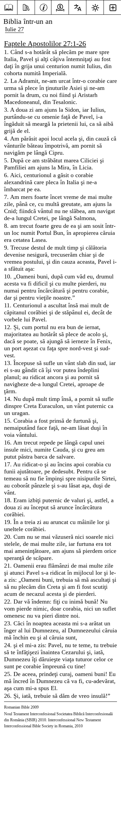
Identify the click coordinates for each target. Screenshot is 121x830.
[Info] (43, 6)
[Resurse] (26, 6)
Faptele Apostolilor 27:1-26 (45, 43)
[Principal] (8, 7)
